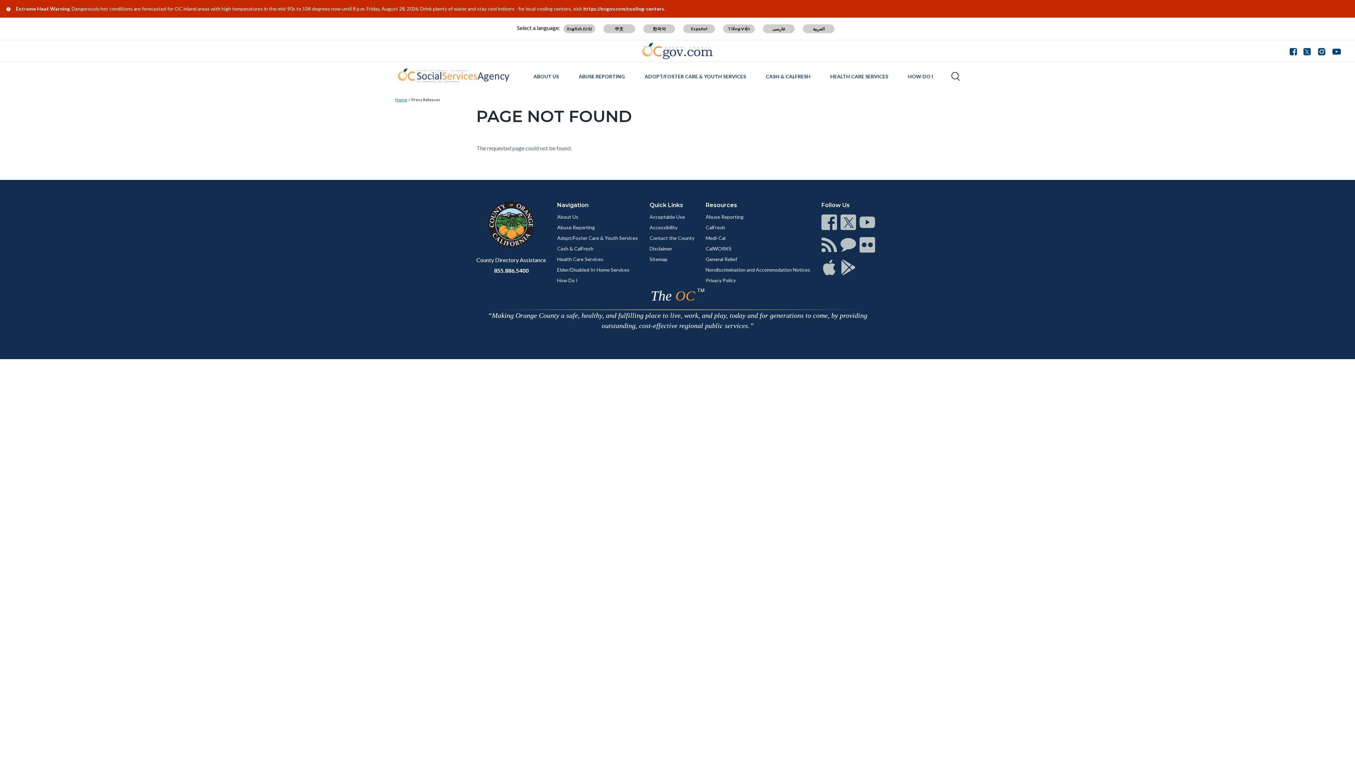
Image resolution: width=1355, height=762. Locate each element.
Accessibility (664, 227)
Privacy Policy (721, 280)
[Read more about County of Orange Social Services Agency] (453, 75)
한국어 (659, 28)
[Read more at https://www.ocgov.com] (511, 224)
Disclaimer (661, 249)
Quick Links (666, 205)
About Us (546, 76)
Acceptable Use (667, 217)
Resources (721, 205)
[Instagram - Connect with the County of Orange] (1321, 51)
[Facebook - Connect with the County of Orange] (1295, 51)
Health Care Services (859, 76)
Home (401, 99)
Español (699, 28)
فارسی (778, 28)
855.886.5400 (511, 270)
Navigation (573, 205)
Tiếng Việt (739, 28)
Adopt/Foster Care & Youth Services (695, 76)
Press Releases (425, 99)
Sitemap (659, 259)
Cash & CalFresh (788, 76)
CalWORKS (718, 249)
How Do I (920, 76)
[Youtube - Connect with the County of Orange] (1335, 51)
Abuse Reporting (602, 76)
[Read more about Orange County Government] (677, 51)
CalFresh (715, 227)
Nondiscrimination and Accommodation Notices (758, 270)
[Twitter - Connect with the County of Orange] (1307, 51)
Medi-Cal (715, 238)
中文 (619, 28)
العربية (819, 28)
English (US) (579, 28)
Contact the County (672, 238)
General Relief (721, 259)
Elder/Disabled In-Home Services (593, 270)
